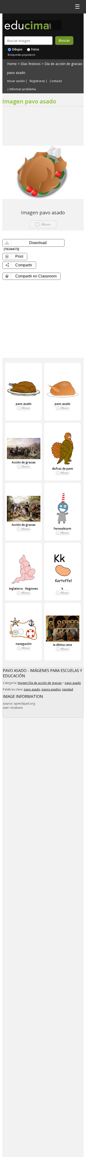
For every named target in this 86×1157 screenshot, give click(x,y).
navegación (24, 644)
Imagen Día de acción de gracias (40, 683)
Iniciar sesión (16, 81)
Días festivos (31, 63)
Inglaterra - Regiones (23, 589)
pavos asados (51, 689)
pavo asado (16, 72)
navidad (67, 689)
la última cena (62, 645)
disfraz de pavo (62, 469)
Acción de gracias (24, 462)
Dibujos (16, 49)
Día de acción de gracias (63, 63)
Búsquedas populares (21, 54)
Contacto (56, 81)
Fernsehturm (62, 529)
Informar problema (23, 89)
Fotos (35, 49)
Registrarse (37, 81)
